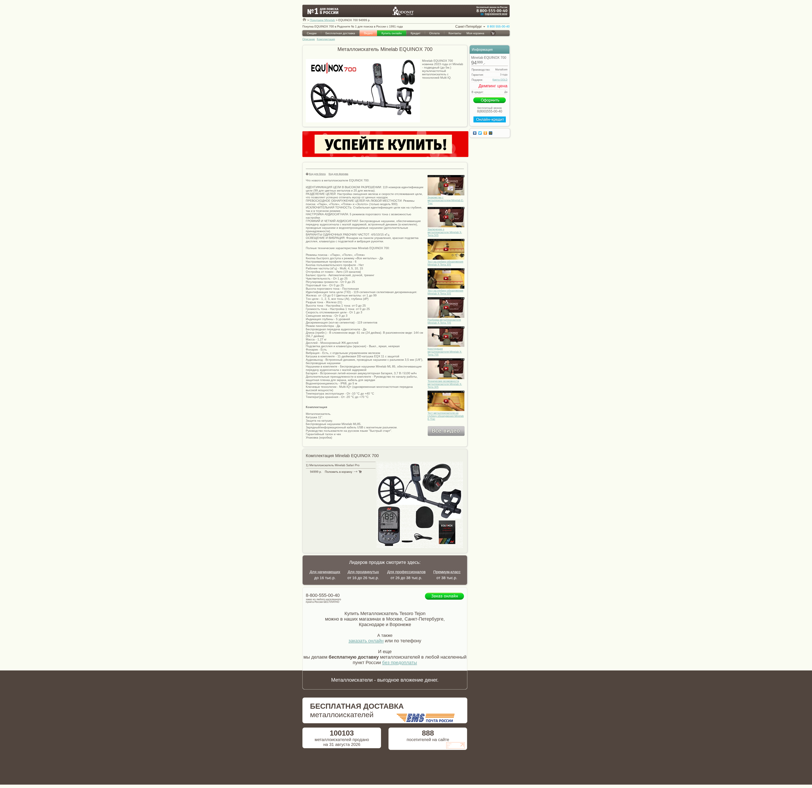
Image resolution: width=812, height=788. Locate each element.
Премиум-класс (447, 572)
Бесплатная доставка (340, 33)
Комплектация (326, 39)
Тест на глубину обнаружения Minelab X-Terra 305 (445, 263)
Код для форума (338, 174)
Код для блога (317, 174)
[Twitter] (480, 133)
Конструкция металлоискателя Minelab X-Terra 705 (445, 351)
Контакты (455, 33)
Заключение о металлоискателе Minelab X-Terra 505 (445, 232)
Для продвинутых (363, 572)
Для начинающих (325, 572)
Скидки (312, 33)
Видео (368, 33)
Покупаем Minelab (322, 20)
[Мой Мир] (491, 133)
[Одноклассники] (485, 133)
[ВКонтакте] (475, 133)
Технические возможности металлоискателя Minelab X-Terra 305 (445, 384)
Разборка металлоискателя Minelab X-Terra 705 (444, 321)
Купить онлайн (391, 33)
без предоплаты (399, 662)
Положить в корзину (338, 471)
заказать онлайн (366, 640)
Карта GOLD (500, 79)
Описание (308, 39)
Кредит (415, 33)
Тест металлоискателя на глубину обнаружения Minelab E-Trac (446, 416)
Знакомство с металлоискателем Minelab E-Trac (446, 200)
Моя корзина (475, 33)
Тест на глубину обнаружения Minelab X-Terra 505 (445, 292)
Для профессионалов (406, 572)
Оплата (434, 33)
